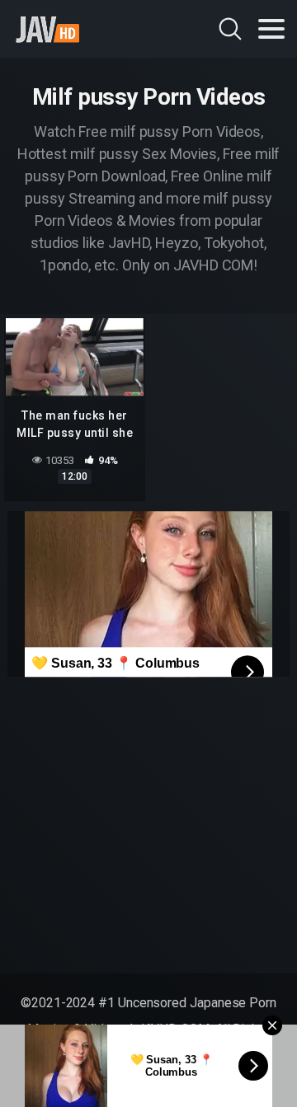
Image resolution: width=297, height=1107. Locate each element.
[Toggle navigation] (271, 29)
